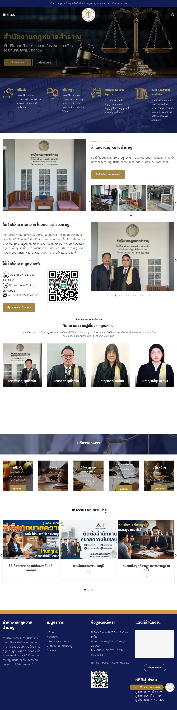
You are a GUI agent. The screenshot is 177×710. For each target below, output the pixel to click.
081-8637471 (19, 274)
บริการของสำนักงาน (58, 641)
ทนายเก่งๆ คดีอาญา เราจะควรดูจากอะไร (146, 568)
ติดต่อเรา (52, 650)
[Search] (172, 14)
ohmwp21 (9, 290)
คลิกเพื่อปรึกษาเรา (21, 307)
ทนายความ (53, 637)
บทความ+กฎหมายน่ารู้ (59, 645)
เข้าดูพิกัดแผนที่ (155, 667)
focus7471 (26, 285)
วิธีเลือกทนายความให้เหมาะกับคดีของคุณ (30, 568)
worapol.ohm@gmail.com (23, 295)
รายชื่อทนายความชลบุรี (88, 566)
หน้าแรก (51, 632)
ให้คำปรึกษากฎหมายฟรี (108, 174)
